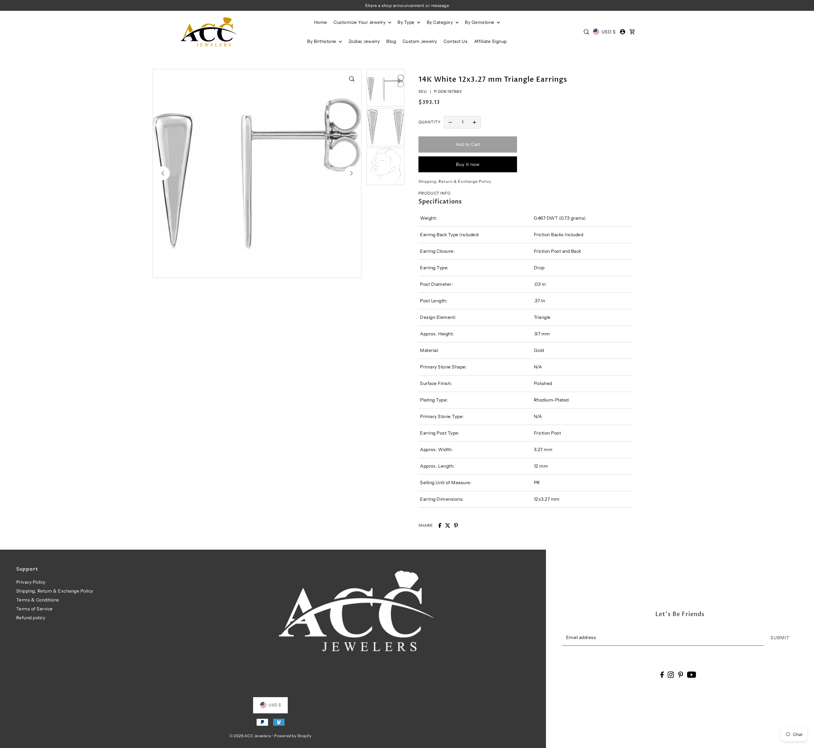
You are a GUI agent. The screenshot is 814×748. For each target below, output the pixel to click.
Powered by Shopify (292, 735)
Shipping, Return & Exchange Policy (54, 591)
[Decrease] (450, 122)
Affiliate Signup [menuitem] (490, 41)
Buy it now (468, 164)
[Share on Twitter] (447, 525)
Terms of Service (34, 609)
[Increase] (474, 122)
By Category (440, 22)
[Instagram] (671, 674)
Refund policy (30, 618)
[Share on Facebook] (439, 525)
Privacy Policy (30, 582)
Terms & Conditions (37, 600)
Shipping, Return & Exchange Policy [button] (454, 181)
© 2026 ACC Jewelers (250, 735)
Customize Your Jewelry (360, 22)
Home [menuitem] (320, 22)
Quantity (429, 122)
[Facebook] (662, 674)
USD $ (609, 32)
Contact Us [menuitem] (455, 41)
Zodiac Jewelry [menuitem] (364, 41)
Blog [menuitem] (391, 41)
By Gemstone (480, 22)
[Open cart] (632, 31)
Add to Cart (468, 144)
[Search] (586, 31)
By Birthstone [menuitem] (322, 41)
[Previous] (163, 173)
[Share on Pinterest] (456, 525)
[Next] (351, 173)
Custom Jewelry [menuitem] (420, 41)
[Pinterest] (680, 674)
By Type (406, 22)
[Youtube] (691, 674)
